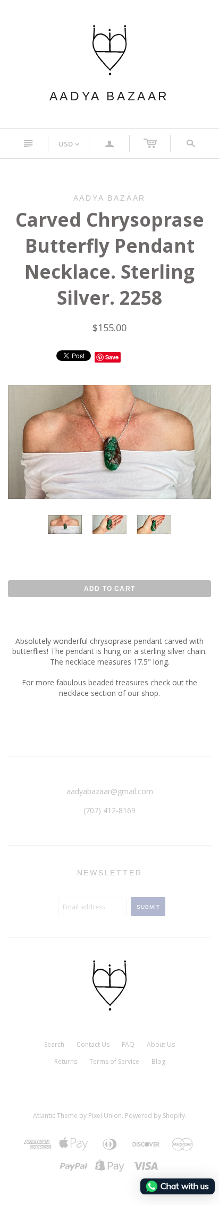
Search (54, 1044)
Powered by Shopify (155, 1115)
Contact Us (93, 1044)
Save (112, 357)
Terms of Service (114, 1061)
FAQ (128, 1044)
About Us (161, 1044)
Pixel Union (105, 1115)
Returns (65, 1061)
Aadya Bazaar (109, 96)
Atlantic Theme (55, 1115)
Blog (158, 1061)
